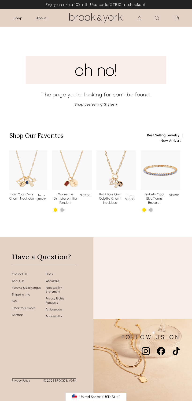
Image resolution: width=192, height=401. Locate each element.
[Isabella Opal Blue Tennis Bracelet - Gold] (144, 210)
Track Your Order (23, 308)
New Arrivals (171, 141)
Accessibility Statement (54, 290)
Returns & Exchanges (26, 287)
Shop (18, 18)
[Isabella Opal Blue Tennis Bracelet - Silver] (151, 210)
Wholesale (52, 281)
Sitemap (18, 315)
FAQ (15, 301)
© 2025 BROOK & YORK (60, 380)
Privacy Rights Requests (55, 300)
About (41, 18)
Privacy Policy (21, 380)
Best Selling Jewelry (163, 135)
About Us (18, 281)
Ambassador (54, 309)
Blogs (49, 274)
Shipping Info (21, 294)
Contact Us (19, 274)
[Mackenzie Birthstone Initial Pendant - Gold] (55, 210)
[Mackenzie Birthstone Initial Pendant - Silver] (62, 210)
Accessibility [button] (54, 316)
